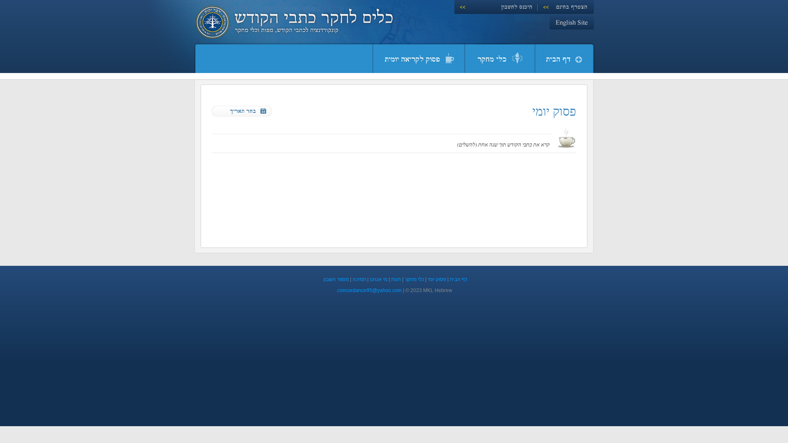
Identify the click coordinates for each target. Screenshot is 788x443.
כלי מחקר (414, 279)
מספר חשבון (336, 279)
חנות (396, 279)
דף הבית (458, 279)
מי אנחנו (378, 279)
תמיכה (359, 279)
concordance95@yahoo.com (369, 290)
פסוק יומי (437, 279)
